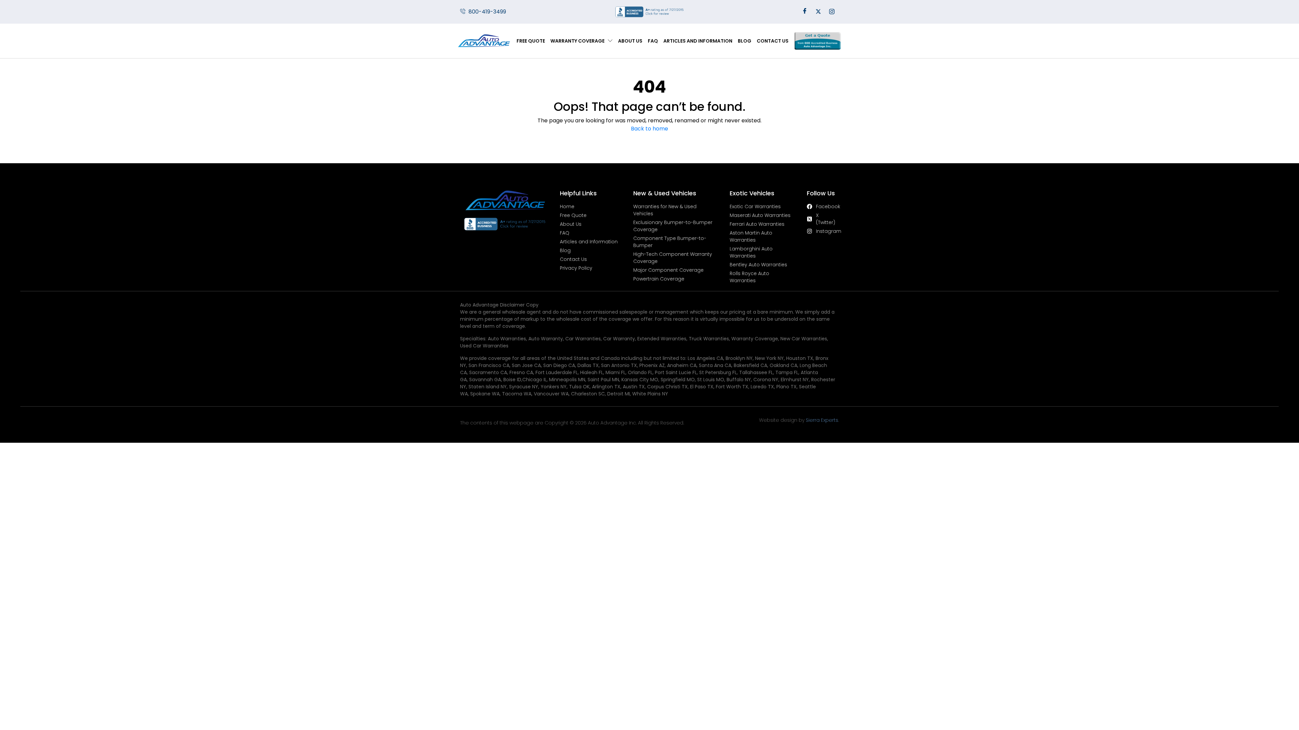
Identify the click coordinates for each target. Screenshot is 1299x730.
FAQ (653, 41)
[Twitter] (818, 12)
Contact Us (773, 41)
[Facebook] (805, 12)
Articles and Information (697, 41)
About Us (630, 41)
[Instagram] (832, 12)
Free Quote (531, 41)
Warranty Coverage (577, 41)
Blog (744, 41)
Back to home (649, 128)
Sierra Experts (822, 420)
